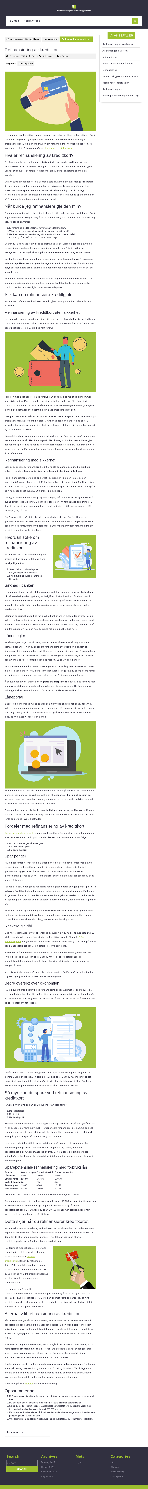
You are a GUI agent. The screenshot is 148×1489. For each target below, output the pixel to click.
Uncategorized (50, 39)
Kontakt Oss (32, 21)
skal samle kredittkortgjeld (58, 148)
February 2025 (48, 1462)
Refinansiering (117, 1471)
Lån (112, 1462)
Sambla (29, 1383)
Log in (78, 1462)
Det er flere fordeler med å (19, 833)
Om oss (14, 21)
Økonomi (114, 1467)
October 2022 (47, 1467)
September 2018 (49, 1471)
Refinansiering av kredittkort (117, 44)
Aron (34, 56)
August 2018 (47, 1476)
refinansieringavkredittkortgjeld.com (22, 39)
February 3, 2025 (17, 56)
